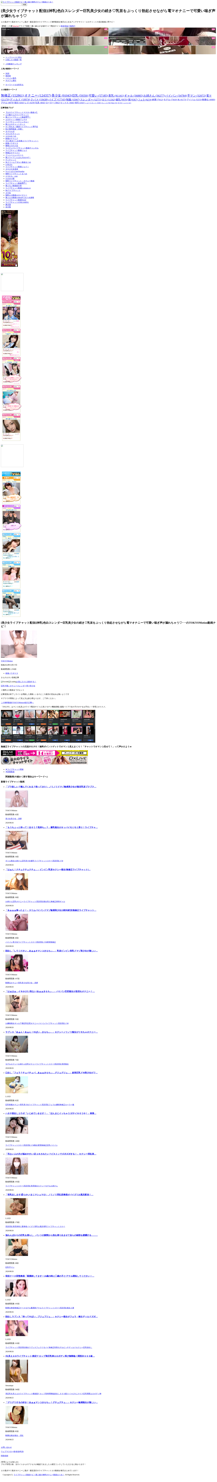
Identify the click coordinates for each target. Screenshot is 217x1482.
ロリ (108, 99)
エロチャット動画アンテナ (16, 119)
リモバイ (45, 1347)
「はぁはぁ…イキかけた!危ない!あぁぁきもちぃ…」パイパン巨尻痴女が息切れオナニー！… (50, 991)
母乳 (45, 1226)
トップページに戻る (13, 57)
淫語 (54, 861)
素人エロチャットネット (15, 124)
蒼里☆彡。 (11, 595)
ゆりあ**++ (11, 419)
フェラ (144, 99)
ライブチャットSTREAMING (17, 202)
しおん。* (11, 482)
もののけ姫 (9, 178)
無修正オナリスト (12, 153)
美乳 (116, 95)
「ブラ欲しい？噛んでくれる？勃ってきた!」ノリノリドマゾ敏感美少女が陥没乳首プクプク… (50, 786)
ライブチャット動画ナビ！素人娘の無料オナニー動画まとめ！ (39, 1475)
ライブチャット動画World (15, 200)
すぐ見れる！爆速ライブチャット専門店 (21, 127)
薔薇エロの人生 (11, 146)
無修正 (12, 95)
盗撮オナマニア (11, 138)
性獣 (56, 1347)
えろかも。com (11, 176)
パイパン (10, 78)
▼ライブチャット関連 (14, 769)
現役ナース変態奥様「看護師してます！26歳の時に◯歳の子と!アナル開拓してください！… (49, 1276)
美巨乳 (8, 1394)
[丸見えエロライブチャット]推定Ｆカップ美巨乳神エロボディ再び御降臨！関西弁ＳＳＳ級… (50, 1356)
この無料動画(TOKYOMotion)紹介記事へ (17, 703)
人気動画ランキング (13, 64)
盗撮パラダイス (11, 143)
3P (120, 103)
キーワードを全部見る (14, 85)
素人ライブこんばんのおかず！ (18, 157)
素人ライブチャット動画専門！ (18, 117)
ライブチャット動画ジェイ (16, 150)
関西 (88, 1394)
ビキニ (75, 1394)
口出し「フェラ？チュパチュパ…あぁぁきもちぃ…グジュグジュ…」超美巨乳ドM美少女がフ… (51, 1072)
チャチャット (10, 160)
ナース (22, 1308)
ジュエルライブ (11, 298)
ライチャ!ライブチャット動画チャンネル (22, 148)
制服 (73, 99)
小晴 (11, 566)
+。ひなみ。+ (11, 362)
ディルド (20, 99)
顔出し (89, 1347)
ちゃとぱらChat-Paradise (14, 171)
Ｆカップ (41, 1394)
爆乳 (122, 99)
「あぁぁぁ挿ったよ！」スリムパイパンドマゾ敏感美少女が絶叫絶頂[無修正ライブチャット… (50, 910)
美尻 (63, 1064)
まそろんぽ (9, 131)
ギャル (133, 95)
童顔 (8, 76)
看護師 (33, 1308)
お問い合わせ (6, 1447)
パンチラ (127, 103)
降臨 (52, 1394)
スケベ (49, 861)
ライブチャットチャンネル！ (17, 122)
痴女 (12, 861)
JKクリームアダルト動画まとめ (18, 162)
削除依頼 (4, 1456)
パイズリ (30, 1226)
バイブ (57, 99)
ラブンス (32, 1347)
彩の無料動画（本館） (14, 129)
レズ (30, 103)
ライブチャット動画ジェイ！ (17, 167)
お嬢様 (8, 1023)
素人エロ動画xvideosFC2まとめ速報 (19, 197)
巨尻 (29, 1023)
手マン (196, 95)
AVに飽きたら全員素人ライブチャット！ (22, 141)
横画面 (35, 1394)
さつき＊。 (11, 306)
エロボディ (94, 1394)
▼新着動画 (9, 772)
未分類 (8, 207)
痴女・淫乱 (19, 1435)
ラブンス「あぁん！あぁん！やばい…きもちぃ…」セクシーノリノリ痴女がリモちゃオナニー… (51, 1032)
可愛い (98, 95)
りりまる (11, 390)
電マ (28, 686)
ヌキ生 (8, 193)
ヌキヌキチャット (12, 134)
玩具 (40, 103)
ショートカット (93, 103)
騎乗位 (208, 99)
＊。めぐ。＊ (11, 538)
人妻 (22, 1226)
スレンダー (90, 99)
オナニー (37, 95)
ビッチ (66, 1347)
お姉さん (154, 95)
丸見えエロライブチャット (22, 1394)
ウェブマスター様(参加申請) (12, 1451)
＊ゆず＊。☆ (11, 334)
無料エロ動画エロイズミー (16, 195)
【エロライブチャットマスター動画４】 (21, 112)
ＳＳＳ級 (63, 1394)
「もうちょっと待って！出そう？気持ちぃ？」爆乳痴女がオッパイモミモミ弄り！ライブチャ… (51, 827)
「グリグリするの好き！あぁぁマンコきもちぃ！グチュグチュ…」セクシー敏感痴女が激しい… (51, 1402)
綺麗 (157, 99)
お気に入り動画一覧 (13, 60)
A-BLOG (8, 164)
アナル (7, 103)
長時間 (48, 1394)
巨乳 (80, 95)
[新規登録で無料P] (67, 26)
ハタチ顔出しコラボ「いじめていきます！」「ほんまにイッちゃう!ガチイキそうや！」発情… (50, 1113)
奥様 (25, 1226)
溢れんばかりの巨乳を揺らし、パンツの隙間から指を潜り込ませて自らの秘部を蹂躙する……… (51, 1235)
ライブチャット (40, 861)
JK (7, 73)
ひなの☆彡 (11, 510)
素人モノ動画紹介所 (13, 186)
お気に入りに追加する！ (26, 682)
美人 (49, 901)
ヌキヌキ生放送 (11, 169)
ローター (53, 103)
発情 (58, 901)
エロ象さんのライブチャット (17, 115)
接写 (80, 103)
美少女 (62, 95)
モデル (170, 99)
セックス (67, 103)
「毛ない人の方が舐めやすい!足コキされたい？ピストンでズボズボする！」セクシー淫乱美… (50, 1154)
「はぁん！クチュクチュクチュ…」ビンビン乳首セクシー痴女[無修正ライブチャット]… (48, 869)
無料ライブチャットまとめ (16, 174)
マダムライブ (11, 474)
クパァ (39, 99)
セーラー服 (69, 1105)
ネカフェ (10, 80)
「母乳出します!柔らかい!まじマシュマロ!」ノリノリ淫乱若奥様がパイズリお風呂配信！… (49, 1194)
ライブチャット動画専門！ (16, 183)
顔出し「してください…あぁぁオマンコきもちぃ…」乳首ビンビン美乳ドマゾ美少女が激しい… (51, 951)
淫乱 (58, 861)
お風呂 (40, 1226)
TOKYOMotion (7, 661)
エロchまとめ (10, 136)
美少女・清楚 (16, 819)
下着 (22, 1023)
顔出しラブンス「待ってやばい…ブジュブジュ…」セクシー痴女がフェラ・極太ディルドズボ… (51, 1316)
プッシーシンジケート (14, 155)
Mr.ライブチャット (13, 190)
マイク (80, 1394)
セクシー (14, 1064)
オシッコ (106, 103)
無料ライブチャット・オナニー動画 (19, 181)
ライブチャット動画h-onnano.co (18, 188)
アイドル (194, 99)
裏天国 (8, 205)
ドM (61, 861)
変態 (39, 1145)
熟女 (114, 103)
